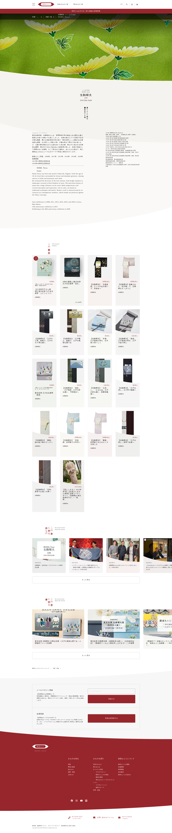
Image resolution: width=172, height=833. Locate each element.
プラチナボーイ (101, 772)
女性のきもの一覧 (62, 4)
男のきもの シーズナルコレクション (104, 781)
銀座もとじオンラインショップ (40, 668)
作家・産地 (56, 668)
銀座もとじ (46, 4)
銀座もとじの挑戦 (123, 764)
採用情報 (121, 769)
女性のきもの (97, 764)
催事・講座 (71, 772)
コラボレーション (101, 785)
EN (122, 4)
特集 (69, 764)
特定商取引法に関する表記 (68, 825)
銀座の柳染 (99, 777)
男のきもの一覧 (78, 4)
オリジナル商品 (98, 769)
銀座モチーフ (100, 787)
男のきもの (96, 767)
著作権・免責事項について (39, 825)
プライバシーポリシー (54, 825)
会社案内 (121, 772)
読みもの (71, 769)
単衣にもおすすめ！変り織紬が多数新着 (86, 11)
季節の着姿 (71, 767)
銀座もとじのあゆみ (124, 774)
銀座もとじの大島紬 (102, 774)
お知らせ (71, 774)
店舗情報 (121, 767)
